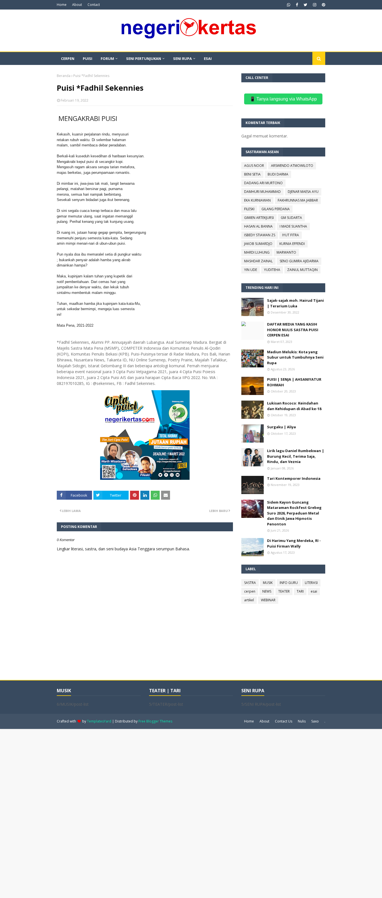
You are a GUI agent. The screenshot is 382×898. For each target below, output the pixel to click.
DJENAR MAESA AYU (303, 191)
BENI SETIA (252, 174)
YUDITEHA (272, 269)
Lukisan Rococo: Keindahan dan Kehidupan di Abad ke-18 (294, 406)
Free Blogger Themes (155, 721)
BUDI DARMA (278, 174)
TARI (300, 591)
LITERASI (311, 582)
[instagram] (315, 5)
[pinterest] (322, 5)
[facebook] (297, 5)
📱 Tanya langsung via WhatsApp (283, 99)
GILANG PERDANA (275, 209)
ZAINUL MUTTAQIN (302, 269)
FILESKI (249, 209)
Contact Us (283, 721)
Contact (94, 4)
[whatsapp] (289, 5)
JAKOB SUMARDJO (258, 243)
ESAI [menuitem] (208, 58)
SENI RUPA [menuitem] (182, 58)
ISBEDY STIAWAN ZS (259, 235)
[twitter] (305, 5)
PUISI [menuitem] (87, 58)
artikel (249, 600)
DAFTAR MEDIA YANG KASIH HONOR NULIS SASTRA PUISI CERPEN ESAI (292, 330)
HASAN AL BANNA (258, 226)
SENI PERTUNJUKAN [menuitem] (143, 58)
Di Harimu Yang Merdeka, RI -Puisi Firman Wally (294, 543)
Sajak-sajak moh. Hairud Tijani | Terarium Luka (295, 303)
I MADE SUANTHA (293, 226)
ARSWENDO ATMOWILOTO (292, 165)
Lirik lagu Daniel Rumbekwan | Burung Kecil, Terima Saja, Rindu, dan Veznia (295, 456)
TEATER (284, 591)
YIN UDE (250, 269)
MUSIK (268, 582)
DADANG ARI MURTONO (263, 183)
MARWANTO (286, 252)
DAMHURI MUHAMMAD (262, 191)
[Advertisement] (168, 813)
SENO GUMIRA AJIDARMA (299, 261)
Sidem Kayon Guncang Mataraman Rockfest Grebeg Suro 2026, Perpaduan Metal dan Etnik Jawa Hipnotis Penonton (294, 513)
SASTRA (250, 582)
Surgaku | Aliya (281, 426)
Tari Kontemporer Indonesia (293, 478)
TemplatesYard (99, 721)
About (77, 4)
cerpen (249, 591)
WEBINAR (268, 600)
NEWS (266, 591)
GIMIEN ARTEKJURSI (259, 217)
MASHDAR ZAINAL (258, 261)
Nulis (302, 721)
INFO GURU (289, 582)
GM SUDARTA (291, 217)
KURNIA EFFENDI (292, 243)
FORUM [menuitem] (107, 58)
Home (62, 4)
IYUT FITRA (290, 235)
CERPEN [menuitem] (67, 58)
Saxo (315, 721)
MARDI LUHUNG (257, 252)
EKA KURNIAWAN (257, 200)
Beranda (63, 75)
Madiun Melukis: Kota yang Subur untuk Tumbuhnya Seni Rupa (295, 357)
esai (314, 591)
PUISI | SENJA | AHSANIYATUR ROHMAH (294, 382)
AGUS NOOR (254, 165)
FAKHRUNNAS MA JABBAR (298, 200)
